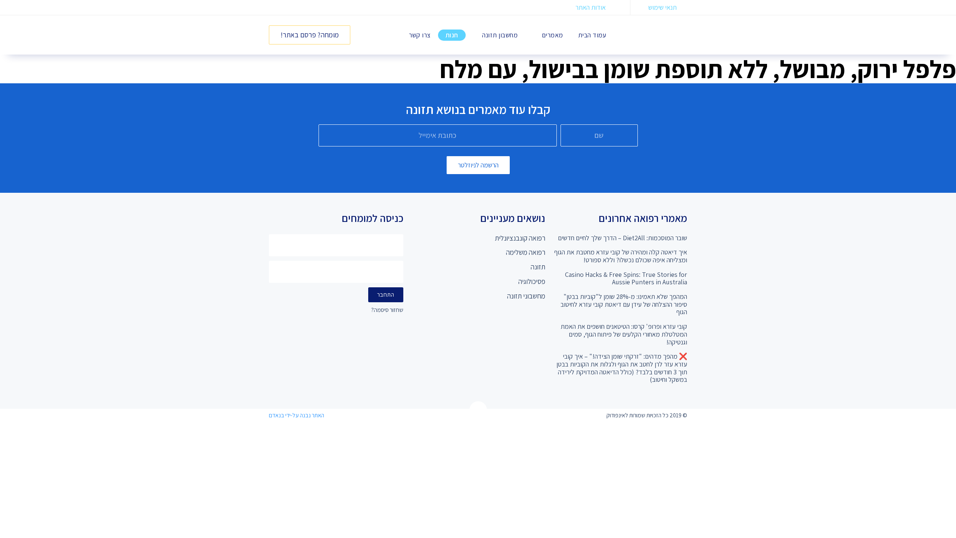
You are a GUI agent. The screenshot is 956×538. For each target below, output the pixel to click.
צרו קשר (420, 35)
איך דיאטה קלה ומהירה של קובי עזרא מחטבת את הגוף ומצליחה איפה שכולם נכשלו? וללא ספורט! (620, 256)
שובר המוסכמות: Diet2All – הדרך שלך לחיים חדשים (622, 238)
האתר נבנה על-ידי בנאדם (296, 415)
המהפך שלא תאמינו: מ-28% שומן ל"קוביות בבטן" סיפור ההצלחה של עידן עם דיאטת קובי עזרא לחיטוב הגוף (624, 304)
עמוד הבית (592, 35)
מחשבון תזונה (500, 35)
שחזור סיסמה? (387, 310)
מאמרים (552, 35)
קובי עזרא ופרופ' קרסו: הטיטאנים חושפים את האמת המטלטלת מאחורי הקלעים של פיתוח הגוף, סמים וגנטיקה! (624, 334)
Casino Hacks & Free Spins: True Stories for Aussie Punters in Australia (626, 278)
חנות (452, 35)
